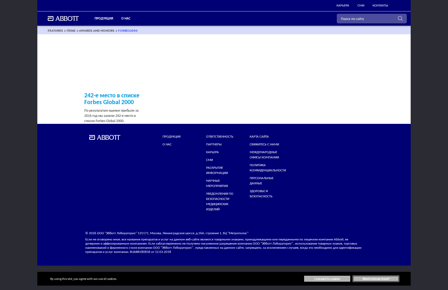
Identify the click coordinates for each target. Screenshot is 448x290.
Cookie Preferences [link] (53, 269)
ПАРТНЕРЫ (214, 144)
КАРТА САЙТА (259, 136)
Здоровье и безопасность (261, 194)
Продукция (171, 136)
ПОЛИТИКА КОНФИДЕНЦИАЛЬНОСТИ (268, 168)
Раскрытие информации (217, 170)
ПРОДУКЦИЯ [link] (104, 18)
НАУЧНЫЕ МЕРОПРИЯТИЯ (217, 183)
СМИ (209, 160)
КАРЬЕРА (212, 152)
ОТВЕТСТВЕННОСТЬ (219, 136)
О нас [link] (125, 18)
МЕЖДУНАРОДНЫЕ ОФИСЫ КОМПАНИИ (264, 155)
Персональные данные (262, 181)
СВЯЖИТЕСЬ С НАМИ (264, 144)
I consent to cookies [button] (327, 279)
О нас (167, 144)
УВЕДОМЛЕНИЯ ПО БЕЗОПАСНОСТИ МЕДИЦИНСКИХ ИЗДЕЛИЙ (219, 201)
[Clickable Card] (113, 65)
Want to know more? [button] (376, 279)
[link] (55, 30)
